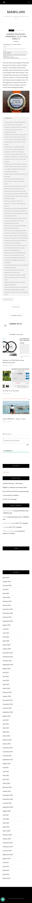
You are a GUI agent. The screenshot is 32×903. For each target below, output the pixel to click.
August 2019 (6, 858)
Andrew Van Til (16, 315)
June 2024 (6, 633)
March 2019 (6, 878)
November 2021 (8, 751)
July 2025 (6, 589)
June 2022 (6, 724)
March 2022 (6, 736)
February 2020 (7, 835)
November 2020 (8, 799)
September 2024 (8, 621)
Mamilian (16, 12)
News (11, 30)
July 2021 (6, 767)
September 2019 (8, 854)
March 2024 (6, 645)
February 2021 (7, 787)
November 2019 (8, 846)
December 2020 (8, 795)
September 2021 (8, 759)
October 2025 (7, 585)
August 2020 (6, 811)
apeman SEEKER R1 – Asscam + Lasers (14, 419)
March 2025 (6, 597)
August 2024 (6, 625)
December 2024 (8, 609)
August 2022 (6, 716)
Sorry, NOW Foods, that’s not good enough (16, 491)
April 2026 (6, 577)
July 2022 (6, 720)
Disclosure (6, 472)
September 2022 (8, 712)
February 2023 (7, 692)
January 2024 (7, 649)
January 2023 (7, 696)
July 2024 (6, 629)
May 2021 (6, 775)
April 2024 (6, 641)
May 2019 (6, 870)
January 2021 (7, 791)
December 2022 (8, 700)
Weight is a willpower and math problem (15, 487)
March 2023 (6, 688)
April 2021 (6, 779)
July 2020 (6, 815)
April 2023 (6, 684)
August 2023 (6, 668)
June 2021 (6, 771)
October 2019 (7, 850)
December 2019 (8, 842)
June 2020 (6, 819)
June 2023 (6, 676)
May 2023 (6, 680)
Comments (16, 307)
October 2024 (7, 617)
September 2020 (8, 807)
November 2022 (8, 704)
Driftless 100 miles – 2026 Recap (13, 483)
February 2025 (7, 601)
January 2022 (7, 744)
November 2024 (8, 613)
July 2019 (6, 862)
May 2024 (6, 637)
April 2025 (6, 593)
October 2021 (7, 755)
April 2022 (6, 732)
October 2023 (7, 660)
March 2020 (6, 831)
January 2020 (7, 839)
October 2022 (7, 708)
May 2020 (6, 823)
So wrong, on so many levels (11, 390)
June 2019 (6, 866)
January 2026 (7, 581)
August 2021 (6, 763)
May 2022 (6, 728)
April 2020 (6, 827)
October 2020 (7, 803)
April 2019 (6, 874)
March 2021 (6, 783)
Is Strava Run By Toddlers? (11, 495)
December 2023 (8, 653)
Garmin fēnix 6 (8, 299)
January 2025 (7, 605)
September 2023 (8, 664)
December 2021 (8, 747)
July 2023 (6, 672)
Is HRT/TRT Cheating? (10, 499)
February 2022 (7, 740)
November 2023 (8, 656)
